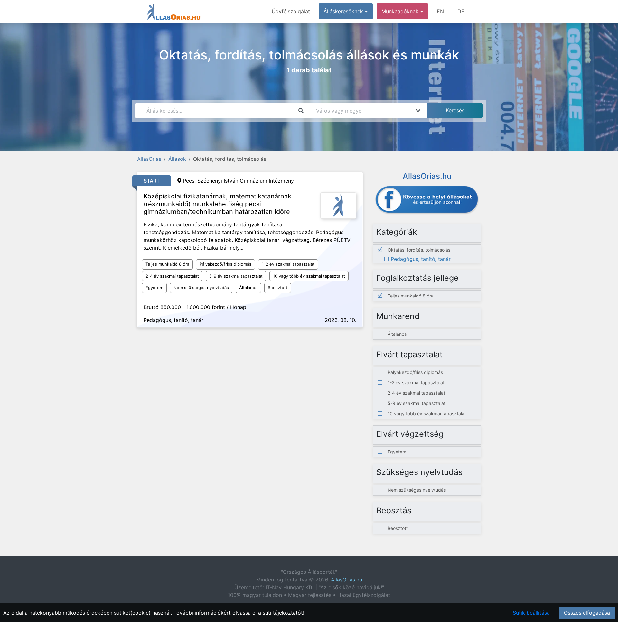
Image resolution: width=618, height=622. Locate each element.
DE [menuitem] (460, 11)
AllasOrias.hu (346, 579)
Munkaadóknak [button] (400, 11)
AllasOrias (149, 159)
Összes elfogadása (587, 612)
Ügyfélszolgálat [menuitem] (291, 11)
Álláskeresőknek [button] (344, 11)
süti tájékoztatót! (283, 612)
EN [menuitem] (440, 11)
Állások (177, 159)
